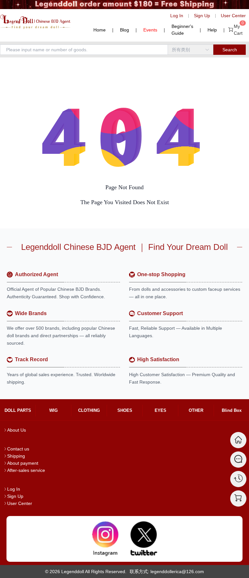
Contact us (18, 448)
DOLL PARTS (18, 410)
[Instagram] (105, 539)
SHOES (124, 410)
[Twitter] (143, 539)
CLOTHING (89, 410)
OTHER (196, 410)
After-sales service (26, 470)
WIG (53, 410)
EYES (160, 410)
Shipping (16, 456)
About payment (22, 463)
